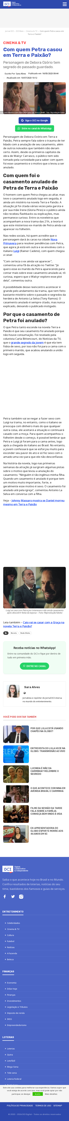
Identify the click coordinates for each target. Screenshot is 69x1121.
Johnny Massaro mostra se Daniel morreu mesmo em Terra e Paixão (34, 502)
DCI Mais (20, 31)
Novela (14, 633)
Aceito (37, 1094)
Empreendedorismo (16, 1025)
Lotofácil (11, 1060)
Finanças (11, 994)
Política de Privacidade (20, 1105)
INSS (9, 1019)
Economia (11, 982)
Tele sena (12, 1072)
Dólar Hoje (12, 988)
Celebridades (13, 923)
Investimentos (14, 1000)
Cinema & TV (31, 31)
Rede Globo (25, 633)
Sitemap (57, 1105)
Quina (10, 1054)
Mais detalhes (51, 1094)
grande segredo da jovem (27, 342)
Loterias (11, 1048)
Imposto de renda (16, 1013)
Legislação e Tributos (17, 1006)
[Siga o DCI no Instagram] (21, 897)
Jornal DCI (9, 31)
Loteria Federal (14, 1078)
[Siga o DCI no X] (13, 897)
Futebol (10, 941)
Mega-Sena (12, 1066)
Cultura (10, 935)
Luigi (16, 251)
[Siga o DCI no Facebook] (4, 897)
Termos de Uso (43, 1105)
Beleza (10, 959)
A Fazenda (12, 953)
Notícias (11, 947)
